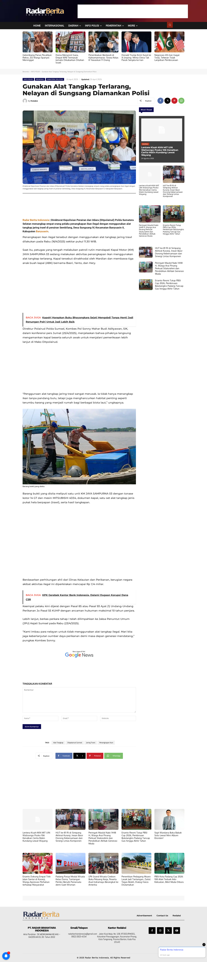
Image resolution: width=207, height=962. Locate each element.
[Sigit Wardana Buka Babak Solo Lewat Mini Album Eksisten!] (169, 819)
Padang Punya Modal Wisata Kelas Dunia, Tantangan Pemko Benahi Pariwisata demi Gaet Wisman (70, 880)
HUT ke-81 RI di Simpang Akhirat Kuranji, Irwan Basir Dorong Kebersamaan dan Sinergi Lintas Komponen (173, 190)
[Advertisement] (133, 11)
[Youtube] (176, 930)
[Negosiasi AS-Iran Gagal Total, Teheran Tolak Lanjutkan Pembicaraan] (169, 41)
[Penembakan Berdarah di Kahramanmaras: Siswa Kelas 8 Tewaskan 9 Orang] (103, 41)
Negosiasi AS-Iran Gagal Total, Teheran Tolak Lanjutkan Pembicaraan (166, 57)
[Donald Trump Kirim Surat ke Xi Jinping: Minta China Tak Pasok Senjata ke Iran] (137, 41)
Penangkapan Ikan (106, 743)
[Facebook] (160, 101)
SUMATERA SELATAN (55, 79)
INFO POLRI (35, 72)
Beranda (26, 72)
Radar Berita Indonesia (36, 219)
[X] (167, 101)
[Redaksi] (25, 101)
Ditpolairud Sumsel (74, 743)
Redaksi (34, 101)
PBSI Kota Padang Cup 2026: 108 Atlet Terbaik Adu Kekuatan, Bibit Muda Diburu (169, 879)
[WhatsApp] (181, 101)
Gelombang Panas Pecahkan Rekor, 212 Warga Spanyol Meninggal (37, 57)
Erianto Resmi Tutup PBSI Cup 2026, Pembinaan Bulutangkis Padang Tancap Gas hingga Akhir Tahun (173, 229)
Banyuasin (42, 231)
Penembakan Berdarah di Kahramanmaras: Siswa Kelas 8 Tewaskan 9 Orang (103, 57)
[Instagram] (160, 930)
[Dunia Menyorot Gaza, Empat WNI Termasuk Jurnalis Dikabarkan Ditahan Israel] (71, 41)
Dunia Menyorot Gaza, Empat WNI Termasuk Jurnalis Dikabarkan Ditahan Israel (70, 59)
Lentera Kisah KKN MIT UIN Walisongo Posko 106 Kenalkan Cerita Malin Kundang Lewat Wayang (159, 151)
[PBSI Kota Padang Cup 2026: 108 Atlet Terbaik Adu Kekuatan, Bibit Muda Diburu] (169, 863)
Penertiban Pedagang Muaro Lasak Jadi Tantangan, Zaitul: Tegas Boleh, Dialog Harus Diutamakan (136, 880)
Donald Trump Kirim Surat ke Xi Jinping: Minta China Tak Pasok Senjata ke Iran (136, 57)
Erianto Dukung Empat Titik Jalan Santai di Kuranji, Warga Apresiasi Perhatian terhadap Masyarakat (37, 880)
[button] (170, 25)
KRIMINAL (40, 79)
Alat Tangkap (58, 743)
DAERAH (145, 144)
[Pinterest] (174, 101)
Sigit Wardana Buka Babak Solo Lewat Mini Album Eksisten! (168, 835)
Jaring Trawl (90, 743)
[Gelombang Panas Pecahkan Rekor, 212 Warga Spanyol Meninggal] (38, 41)
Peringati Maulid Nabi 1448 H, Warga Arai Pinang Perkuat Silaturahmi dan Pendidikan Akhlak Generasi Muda (148, 230)
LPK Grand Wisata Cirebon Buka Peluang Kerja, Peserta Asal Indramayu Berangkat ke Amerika (103, 880)
